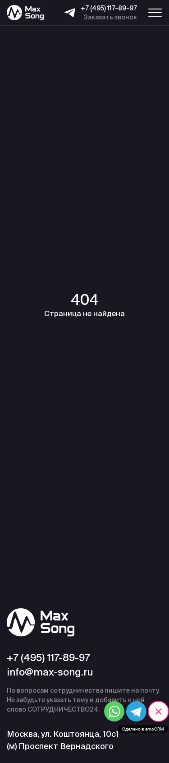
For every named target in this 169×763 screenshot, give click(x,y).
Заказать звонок (110, 17)
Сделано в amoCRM (143, 728)
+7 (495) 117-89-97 (109, 8)
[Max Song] (25, 13)
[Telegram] (69, 12)
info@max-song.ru (50, 672)
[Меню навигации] (155, 12)
